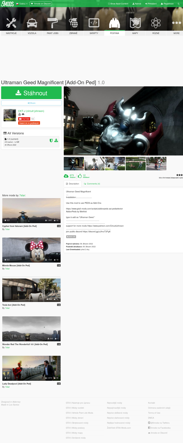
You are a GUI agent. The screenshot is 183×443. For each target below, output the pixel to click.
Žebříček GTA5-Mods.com (119, 427)
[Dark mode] (179, 3)
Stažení (72, 177)
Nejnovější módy (114, 402)
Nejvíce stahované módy (118, 417)
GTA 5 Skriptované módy (77, 422)
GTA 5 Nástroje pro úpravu (78, 402)
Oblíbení (86, 177)
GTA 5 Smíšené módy (76, 437)
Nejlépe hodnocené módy (118, 422)
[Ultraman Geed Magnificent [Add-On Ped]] (74, 163)
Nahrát (137, 3)
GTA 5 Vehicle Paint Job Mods (79, 412)
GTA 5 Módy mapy (74, 432)
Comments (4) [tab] (93, 183)
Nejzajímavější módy (116, 407)
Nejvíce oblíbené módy (117, 412)
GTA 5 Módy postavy (75, 427)
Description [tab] (73, 183)
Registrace (168, 3)
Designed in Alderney (10, 401)
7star (22, 195)
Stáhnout (34, 92)
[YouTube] (19, 114)
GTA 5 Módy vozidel (75, 407)
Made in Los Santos (10, 404)
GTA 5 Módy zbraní (74, 417)
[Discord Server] (23, 114)
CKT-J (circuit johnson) (31, 111)
